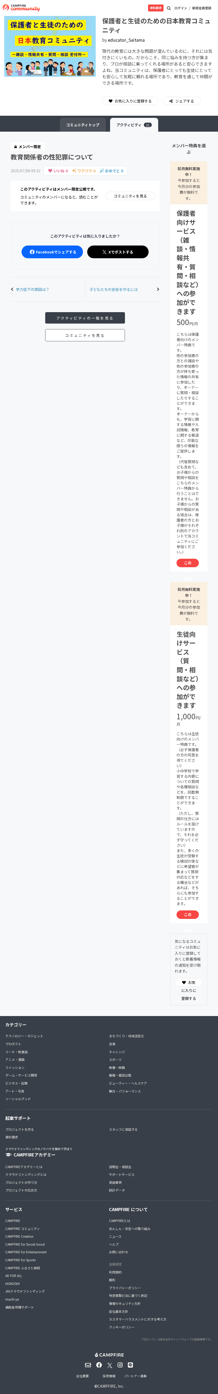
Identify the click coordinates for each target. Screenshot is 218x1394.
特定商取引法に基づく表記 (128, 1295)
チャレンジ (117, 1051)
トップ (82, 124)
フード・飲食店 (16, 1051)
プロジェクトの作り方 (21, 1182)
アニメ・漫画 (14, 1059)
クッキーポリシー (122, 1327)
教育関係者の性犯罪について (52, 156)
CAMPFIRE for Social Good (25, 1244)
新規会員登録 (201, 8)
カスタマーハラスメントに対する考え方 (137, 1319)
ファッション (14, 1067)
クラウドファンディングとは (26, 1174)
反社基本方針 (118, 1311)
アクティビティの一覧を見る (85, 318)
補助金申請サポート (19, 1307)
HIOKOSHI (12, 1283)
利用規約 (115, 1272)
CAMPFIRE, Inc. (111, 1386)
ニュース (115, 1236)
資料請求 (156, 8)
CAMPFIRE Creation (19, 1236)
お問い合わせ (118, 1252)
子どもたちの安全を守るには (113, 289)
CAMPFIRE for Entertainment (26, 1252)
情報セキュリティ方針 (125, 1303)
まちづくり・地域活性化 (126, 1036)
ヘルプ (114, 1244)
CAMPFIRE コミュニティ (22, 1228)
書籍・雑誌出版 (120, 1075)
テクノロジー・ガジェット (24, 1036)
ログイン (180, 8)
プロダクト (13, 1044)
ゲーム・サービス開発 (21, 1075)
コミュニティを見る (130, 196)
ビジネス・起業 (16, 1083)
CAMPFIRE (12, 1220)
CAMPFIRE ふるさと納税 (22, 1268)
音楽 (112, 1044)
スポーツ (115, 1059)
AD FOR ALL (13, 1275)
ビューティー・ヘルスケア (128, 1083)
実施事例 (115, 1182)
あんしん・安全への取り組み (129, 1228)
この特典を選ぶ (187, 563)
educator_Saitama (126, 40)
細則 (112, 1279)
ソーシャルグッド (18, 1098)
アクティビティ (133, 124)
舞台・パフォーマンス (125, 1091)
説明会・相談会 (120, 1166)
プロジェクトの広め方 (21, 1190)
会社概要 (82, 1376)
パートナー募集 (135, 1376)
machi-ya (12, 1299)
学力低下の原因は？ (32, 289)
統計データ (117, 1190)
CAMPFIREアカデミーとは (24, 1166)
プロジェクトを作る (19, 1129)
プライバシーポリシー (125, 1287)
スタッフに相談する (123, 1129)
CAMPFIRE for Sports (20, 1260)
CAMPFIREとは (119, 1220)
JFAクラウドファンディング (25, 1291)
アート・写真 (14, 1091)
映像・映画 (117, 1067)
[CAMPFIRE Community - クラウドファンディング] (21, 8)
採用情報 (109, 1376)
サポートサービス (122, 1174)
